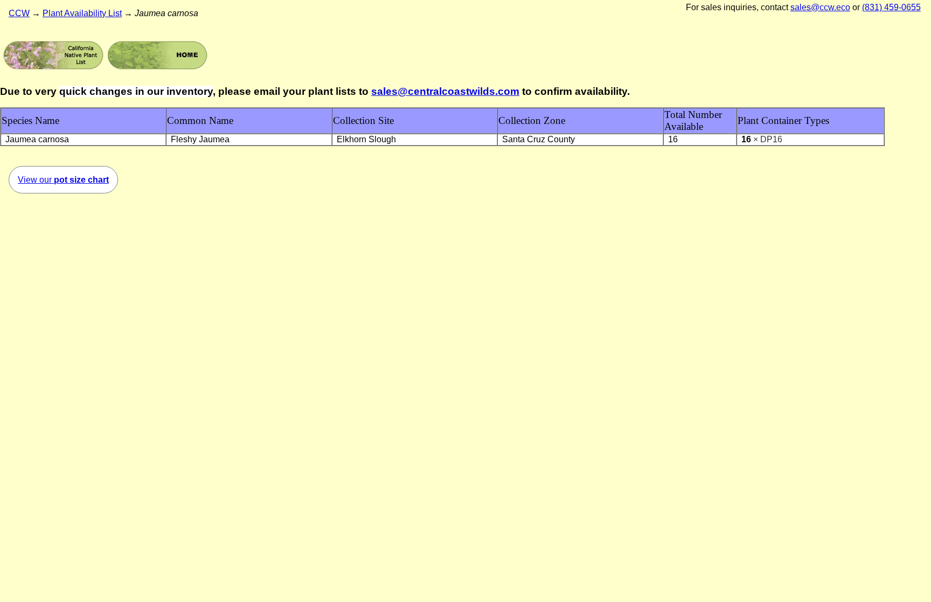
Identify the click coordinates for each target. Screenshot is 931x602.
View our (63, 179)
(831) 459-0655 (891, 7)
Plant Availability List (82, 13)
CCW (19, 13)
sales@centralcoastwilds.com (445, 91)
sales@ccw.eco (820, 7)
